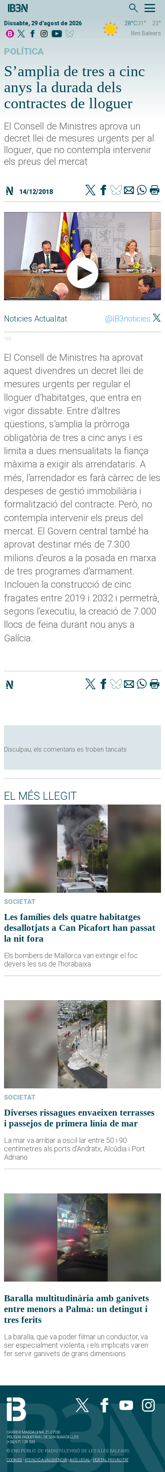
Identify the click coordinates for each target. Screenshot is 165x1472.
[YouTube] (56, 34)
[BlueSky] (71, 34)
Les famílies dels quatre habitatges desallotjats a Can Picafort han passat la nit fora (79, 928)
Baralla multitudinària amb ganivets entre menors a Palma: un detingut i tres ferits (76, 1309)
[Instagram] (44, 34)
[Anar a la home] (10, 34)
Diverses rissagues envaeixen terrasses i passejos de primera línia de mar (79, 1117)
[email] (129, 190)
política (24, 51)
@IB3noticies (128, 319)
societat (20, 902)
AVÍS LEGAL (80, 1460)
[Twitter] (90, 190)
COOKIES (14, 1460)
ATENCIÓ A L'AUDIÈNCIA (46, 1460)
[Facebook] (32, 34)
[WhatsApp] (141, 190)
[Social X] (21, 34)
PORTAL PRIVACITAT (111, 1460)
